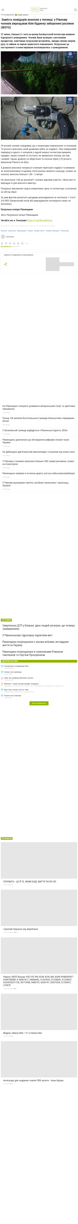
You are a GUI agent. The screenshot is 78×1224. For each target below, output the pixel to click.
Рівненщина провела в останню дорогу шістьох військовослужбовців (38, 473)
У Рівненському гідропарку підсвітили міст (27, 635)
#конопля (4, 231)
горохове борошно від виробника (20, 929)
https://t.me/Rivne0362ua (39, 220)
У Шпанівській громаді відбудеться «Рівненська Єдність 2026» (35, 430)
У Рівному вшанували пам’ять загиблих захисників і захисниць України (35, 484)
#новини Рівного (39, 231)
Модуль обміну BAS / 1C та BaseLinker (22, 1033)
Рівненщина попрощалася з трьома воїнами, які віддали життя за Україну (35, 643)
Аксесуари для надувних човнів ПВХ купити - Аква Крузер (33, 1080)
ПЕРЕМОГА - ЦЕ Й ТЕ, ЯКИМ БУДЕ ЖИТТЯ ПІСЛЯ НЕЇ (29, 881)
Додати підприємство (39, 703)
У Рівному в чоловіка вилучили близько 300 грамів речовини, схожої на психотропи (38, 462)
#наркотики (12, 231)
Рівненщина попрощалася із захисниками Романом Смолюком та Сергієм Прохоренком (32, 653)
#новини (30, 231)
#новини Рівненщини (52, 231)
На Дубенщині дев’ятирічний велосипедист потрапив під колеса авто (38, 451)
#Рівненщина (65, 231)
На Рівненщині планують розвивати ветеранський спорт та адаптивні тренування (38, 407)
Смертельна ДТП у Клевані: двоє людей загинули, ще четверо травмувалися (38, 627)
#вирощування (21, 231)
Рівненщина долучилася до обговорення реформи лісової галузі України (35, 441)
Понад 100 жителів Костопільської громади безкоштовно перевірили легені (38, 419)
